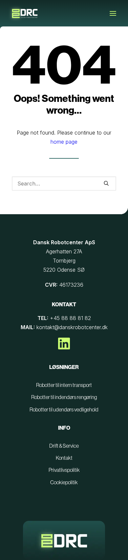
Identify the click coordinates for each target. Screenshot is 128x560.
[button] (113, 13)
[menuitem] (64, 385)
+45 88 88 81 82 (70, 318)
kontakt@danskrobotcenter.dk (72, 327)
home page (64, 141)
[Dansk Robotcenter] (25, 14)
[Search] (64, 183)
